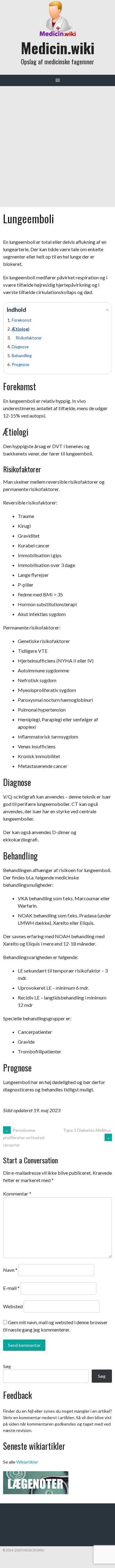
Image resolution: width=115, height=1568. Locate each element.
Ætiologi (20, 329)
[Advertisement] (57, 146)
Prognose (20, 364)
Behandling (22, 355)
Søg (7, 1366)
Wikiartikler (27, 1461)
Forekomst (22, 320)
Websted (13, 1306)
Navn (10, 1270)
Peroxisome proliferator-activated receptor (23, 1138)
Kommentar (17, 1193)
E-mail (11, 1288)
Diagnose (20, 346)
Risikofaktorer (29, 337)
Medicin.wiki (57, 48)
